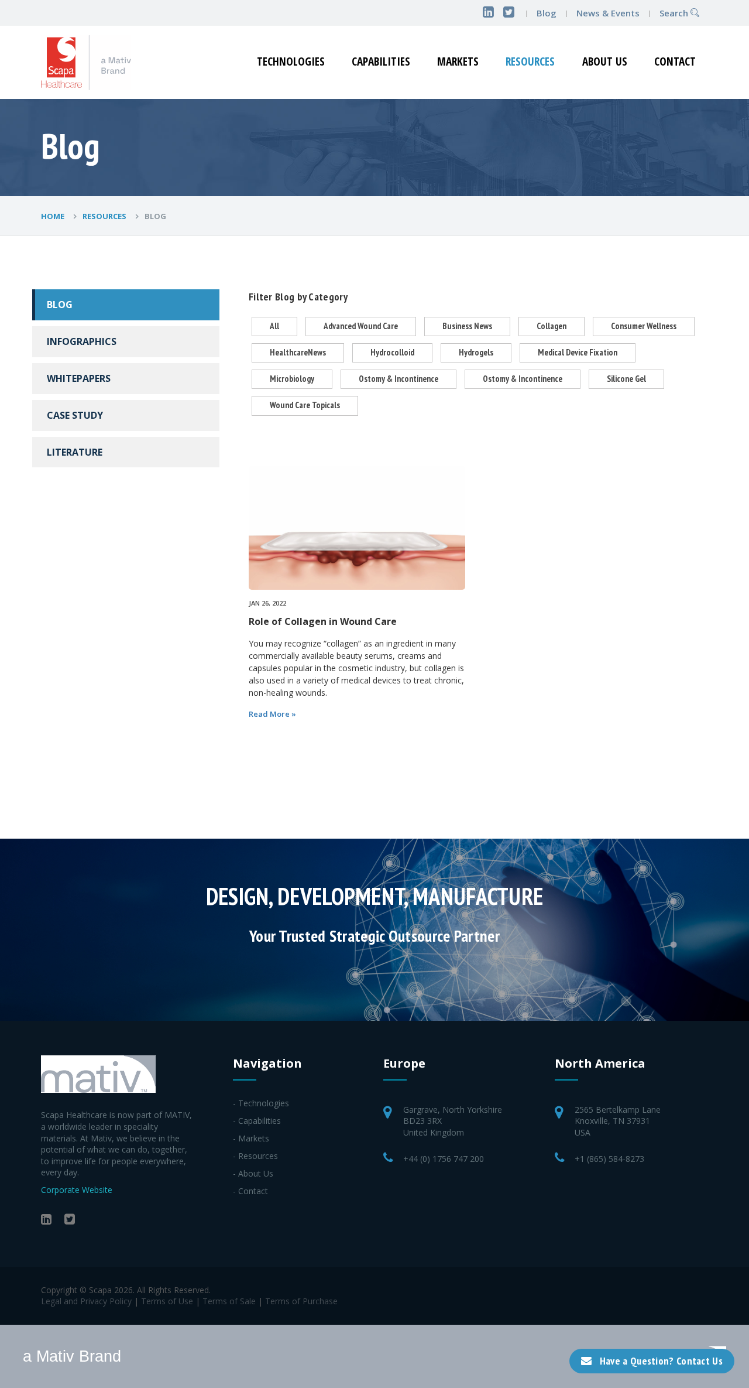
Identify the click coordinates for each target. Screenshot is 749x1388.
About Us (604, 61)
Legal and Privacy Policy (86, 1301)
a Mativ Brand (72, 1356)
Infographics (81, 341)
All (274, 325)
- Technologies (261, 1103)
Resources (530, 61)
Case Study (75, 415)
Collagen (551, 325)
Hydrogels (476, 352)
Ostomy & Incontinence (398, 378)
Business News (467, 325)
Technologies (291, 61)
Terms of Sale (229, 1301)
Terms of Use (167, 1301)
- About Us (253, 1173)
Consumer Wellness (643, 325)
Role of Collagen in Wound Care (323, 621)
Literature (74, 452)
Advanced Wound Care (361, 325)
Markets (458, 61)
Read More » (272, 714)
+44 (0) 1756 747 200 (443, 1158)
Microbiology (292, 378)
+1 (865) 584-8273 (609, 1158)
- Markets (251, 1138)
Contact (675, 61)
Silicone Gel (626, 378)
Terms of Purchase (301, 1301)
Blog (546, 13)
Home (53, 216)
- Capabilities (257, 1120)
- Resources (255, 1155)
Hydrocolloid (392, 352)
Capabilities (381, 61)
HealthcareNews (298, 352)
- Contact (250, 1190)
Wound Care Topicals (305, 405)
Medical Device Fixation (577, 352)
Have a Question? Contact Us (661, 1361)
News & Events (609, 13)
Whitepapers (79, 378)
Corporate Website (76, 1189)
